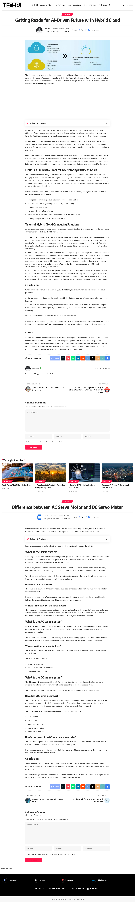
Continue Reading (7, 869)
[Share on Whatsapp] (73, 358)
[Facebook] (103, 368)
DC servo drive (35, 682)
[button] (109, 5)
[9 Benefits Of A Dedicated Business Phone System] (84, 472)
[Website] (100, 368)
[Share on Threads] (92, 358)
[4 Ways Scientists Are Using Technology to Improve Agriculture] (50, 472)
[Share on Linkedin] (78, 358)
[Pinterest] (68, 880)
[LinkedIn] (109, 368)
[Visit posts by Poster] (39, 517)
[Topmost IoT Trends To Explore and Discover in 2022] (117, 472)
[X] (39, 880)
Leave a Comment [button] (34, 815)
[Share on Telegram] (87, 358)
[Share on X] (82, 30)
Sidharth (47, 29)
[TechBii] (12, 5)
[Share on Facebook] (79, 30)
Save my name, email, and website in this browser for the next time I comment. (52, 442)
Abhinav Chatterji (32, 338)
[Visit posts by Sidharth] (39, 30)
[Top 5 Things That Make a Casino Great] (17, 472)
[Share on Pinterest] (68, 358)
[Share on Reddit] (82, 358)
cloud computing (39, 84)
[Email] (97, 358)
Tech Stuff (67, 14)
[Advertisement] (67, 102)
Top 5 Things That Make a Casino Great (16, 485)
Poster (47, 516)
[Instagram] (106, 368)
